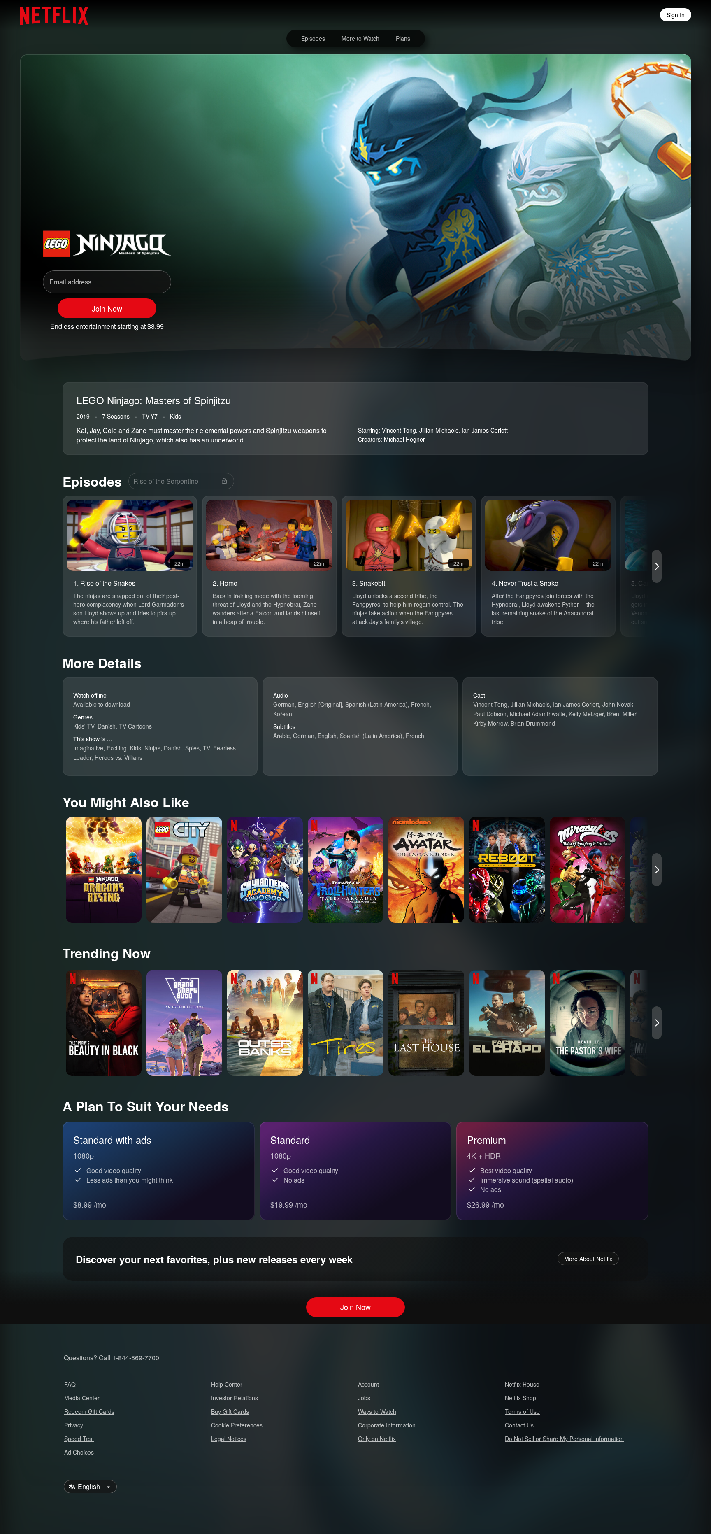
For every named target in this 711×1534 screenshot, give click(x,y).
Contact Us (519, 1425)
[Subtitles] (660, 322)
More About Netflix (588, 1259)
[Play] (596, 322)
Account (368, 1384)
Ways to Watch (377, 1411)
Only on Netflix (377, 1438)
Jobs (364, 1398)
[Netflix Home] (50, 15)
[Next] (657, 566)
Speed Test (79, 1438)
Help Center (226, 1384)
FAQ (70, 1384)
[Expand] (638, 322)
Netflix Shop (520, 1398)
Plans (403, 38)
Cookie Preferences (237, 1425)
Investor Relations (234, 1398)
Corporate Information (387, 1425)
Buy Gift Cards (230, 1411)
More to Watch (360, 38)
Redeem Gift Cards (89, 1411)
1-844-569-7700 (135, 1357)
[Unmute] (617, 322)
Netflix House (522, 1384)
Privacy (73, 1425)
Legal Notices (228, 1438)
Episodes (313, 38)
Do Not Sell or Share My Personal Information (564, 1438)
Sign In (676, 15)
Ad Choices (79, 1452)
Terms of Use (522, 1411)
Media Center (82, 1398)
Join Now (107, 308)
